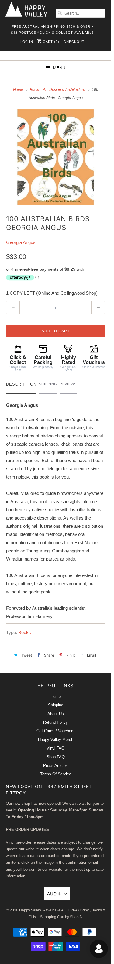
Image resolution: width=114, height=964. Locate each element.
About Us (55, 714)
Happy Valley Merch (55, 739)
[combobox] (80, 13)
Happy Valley (30, 910)
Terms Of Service (55, 774)
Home (55, 696)
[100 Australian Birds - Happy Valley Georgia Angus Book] (55, 157)
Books (24, 632)
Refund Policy (55, 722)
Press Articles (55, 765)
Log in (26, 41)
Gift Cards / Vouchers (55, 731)
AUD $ (54, 894)
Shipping (55, 705)
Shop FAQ (56, 757)
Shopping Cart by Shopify (61, 917)
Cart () (50, 41)
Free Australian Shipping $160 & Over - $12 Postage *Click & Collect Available (52, 28)
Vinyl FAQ (55, 748)
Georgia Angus (21, 242)
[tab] (21, 385)
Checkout (74, 41)
